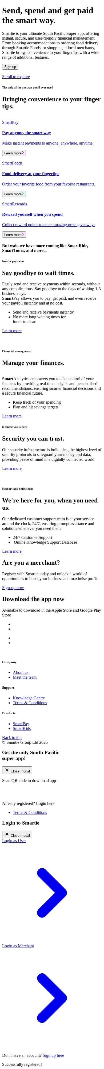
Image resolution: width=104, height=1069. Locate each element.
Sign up (10, 67)
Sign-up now (13, 587)
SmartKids (22, 728)
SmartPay (21, 723)
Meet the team (25, 677)
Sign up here (53, 1055)
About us (20, 672)
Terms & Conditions (30, 702)
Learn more (13, 153)
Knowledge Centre (29, 698)
